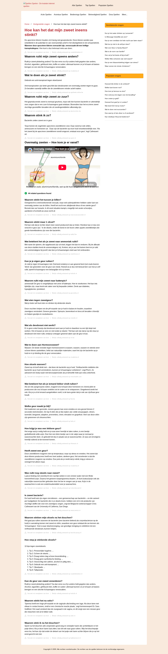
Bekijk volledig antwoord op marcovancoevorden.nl (68, 215)
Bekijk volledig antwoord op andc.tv (63, 616)
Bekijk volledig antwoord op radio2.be (64, 234)
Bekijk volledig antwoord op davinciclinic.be (66, 111)
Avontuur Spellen (61, 15)
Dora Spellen (114, 15)
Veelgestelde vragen (41, 24)
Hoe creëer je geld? (112, 98)
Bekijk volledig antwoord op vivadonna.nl (65, 71)
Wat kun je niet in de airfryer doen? (117, 44)
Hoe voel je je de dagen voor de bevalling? (120, 95)
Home (27, 24)
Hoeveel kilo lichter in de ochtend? (117, 84)
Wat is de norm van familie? (115, 51)
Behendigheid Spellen (97, 15)
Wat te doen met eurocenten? (115, 109)
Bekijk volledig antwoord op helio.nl (63, 421)
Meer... (124, 15)
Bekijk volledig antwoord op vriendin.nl (64, 318)
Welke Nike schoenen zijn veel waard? (119, 59)
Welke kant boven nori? (113, 87)
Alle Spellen (77, 5)
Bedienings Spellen (78, 15)
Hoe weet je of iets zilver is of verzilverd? (119, 113)
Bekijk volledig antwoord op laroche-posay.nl (66, 532)
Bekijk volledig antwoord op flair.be (63, 399)
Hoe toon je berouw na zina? (115, 91)
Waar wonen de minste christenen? (117, 66)
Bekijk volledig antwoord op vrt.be (63, 337)
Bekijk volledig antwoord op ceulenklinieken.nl (67, 52)
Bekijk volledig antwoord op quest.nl (64, 138)
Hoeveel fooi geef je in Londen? (116, 102)
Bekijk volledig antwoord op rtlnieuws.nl (65, 443)
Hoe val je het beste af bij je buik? (117, 55)
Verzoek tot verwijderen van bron (38, 52)
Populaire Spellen (106, 5)
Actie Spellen (46, 15)
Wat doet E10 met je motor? (115, 106)
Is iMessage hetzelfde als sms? (116, 37)
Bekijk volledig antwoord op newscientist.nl (66, 510)
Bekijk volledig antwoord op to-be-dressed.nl (66, 488)
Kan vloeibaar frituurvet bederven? (117, 117)
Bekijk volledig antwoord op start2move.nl (66, 254)
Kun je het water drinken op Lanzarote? (119, 33)
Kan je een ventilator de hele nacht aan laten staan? (124, 40)
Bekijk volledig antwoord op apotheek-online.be (67, 92)
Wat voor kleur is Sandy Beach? (116, 48)
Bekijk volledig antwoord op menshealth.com (66, 376)
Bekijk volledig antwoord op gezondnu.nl (65, 293)
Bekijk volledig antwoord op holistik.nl (64, 273)
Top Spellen (90, 5)
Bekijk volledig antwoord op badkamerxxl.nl (66, 638)
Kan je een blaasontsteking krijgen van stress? (121, 62)
